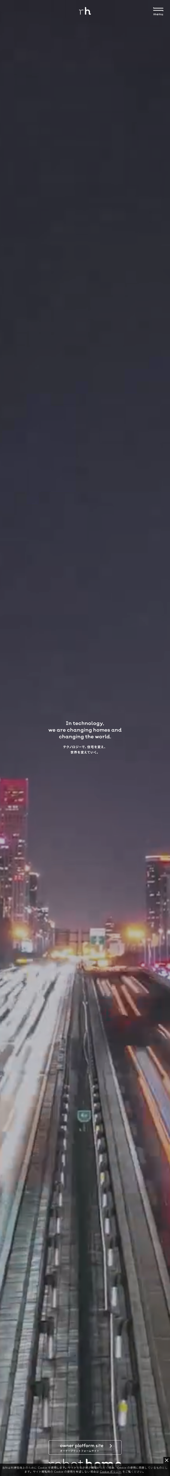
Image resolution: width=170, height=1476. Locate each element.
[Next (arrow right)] (162, 738)
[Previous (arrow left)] (7, 738)
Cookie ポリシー (111, 1471)
